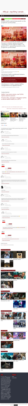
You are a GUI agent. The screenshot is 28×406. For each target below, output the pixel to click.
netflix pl (8, 392)
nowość (8, 397)
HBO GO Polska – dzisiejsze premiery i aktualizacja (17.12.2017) (17, 108)
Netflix (13, 18)
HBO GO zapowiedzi (4, 383)
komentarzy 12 (9, 23)
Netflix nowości (4, 391)
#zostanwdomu (3, 376)
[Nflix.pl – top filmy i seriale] (1, 16)
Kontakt (13, 376)
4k (5, 376)
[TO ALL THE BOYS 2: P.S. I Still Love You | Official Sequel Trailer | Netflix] (7, 296)
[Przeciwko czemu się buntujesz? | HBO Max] (7, 254)
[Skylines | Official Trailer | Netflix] (19, 296)
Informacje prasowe (10, 18)
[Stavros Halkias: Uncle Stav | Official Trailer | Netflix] (7, 344)
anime (7, 376)
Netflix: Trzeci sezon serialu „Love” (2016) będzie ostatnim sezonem (12, 94)
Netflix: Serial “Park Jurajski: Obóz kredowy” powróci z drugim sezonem (4, 119)
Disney (8, 376)
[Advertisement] (14, 5)
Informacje (6, 18)
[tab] (2, 126)
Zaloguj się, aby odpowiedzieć (6, 145)
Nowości (6, 397)
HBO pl (6, 386)
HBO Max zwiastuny (3, 386)
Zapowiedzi (3, 19)
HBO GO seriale (7, 382)
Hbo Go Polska (6, 381)
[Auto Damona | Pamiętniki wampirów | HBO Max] (7, 263)
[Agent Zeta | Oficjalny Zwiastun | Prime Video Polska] (7, 275)
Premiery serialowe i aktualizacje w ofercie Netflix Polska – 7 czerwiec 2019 (22, 119)
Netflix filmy (8, 389)
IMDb (1, 389)
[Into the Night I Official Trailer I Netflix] (19, 315)
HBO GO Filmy (4, 379)
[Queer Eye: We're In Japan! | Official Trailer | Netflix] (19, 323)
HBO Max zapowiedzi (7, 385)
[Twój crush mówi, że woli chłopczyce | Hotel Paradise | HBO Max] (19, 254)
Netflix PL (16, 18)
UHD (8, 398)
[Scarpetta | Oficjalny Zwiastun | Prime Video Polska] (19, 275)
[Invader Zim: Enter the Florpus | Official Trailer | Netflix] (19, 304)
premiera (3, 398)
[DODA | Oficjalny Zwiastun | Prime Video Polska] (7, 284)
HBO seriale (5, 387)
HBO (7, 377)
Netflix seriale (7, 395)
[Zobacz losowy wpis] (26, 16)
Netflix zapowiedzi (4, 396)
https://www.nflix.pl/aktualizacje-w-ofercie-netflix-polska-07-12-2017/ (16, 171)
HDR (9, 388)
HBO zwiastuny (6, 388)
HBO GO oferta (6, 380)
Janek (6, 23)
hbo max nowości (8, 384)
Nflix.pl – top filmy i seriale (13, 12)
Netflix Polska (19, 18)
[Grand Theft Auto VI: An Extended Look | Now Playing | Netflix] (19, 335)
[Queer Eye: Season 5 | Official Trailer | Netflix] (7, 315)
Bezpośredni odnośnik (8, 133)
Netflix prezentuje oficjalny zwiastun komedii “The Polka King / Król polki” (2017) (14, 119)
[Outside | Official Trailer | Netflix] (7, 335)
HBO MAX (5, 384)
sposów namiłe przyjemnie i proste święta (17, 23)
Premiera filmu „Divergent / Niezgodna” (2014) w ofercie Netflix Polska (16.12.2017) (13, 98)
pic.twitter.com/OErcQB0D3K (11, 79)
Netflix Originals (4, 392)
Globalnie (3, 18)
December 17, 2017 (14, 80)
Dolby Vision (4, 377)
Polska (24, 18)
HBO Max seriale (3, 385)
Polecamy (22, 18)
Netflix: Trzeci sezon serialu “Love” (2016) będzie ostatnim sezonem (12, 106)
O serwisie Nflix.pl (14, 377)
